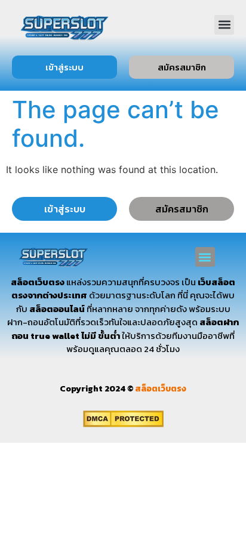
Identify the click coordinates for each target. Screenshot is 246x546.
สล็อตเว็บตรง (160, 388)
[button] (224, 25)
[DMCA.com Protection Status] (123, 424)
